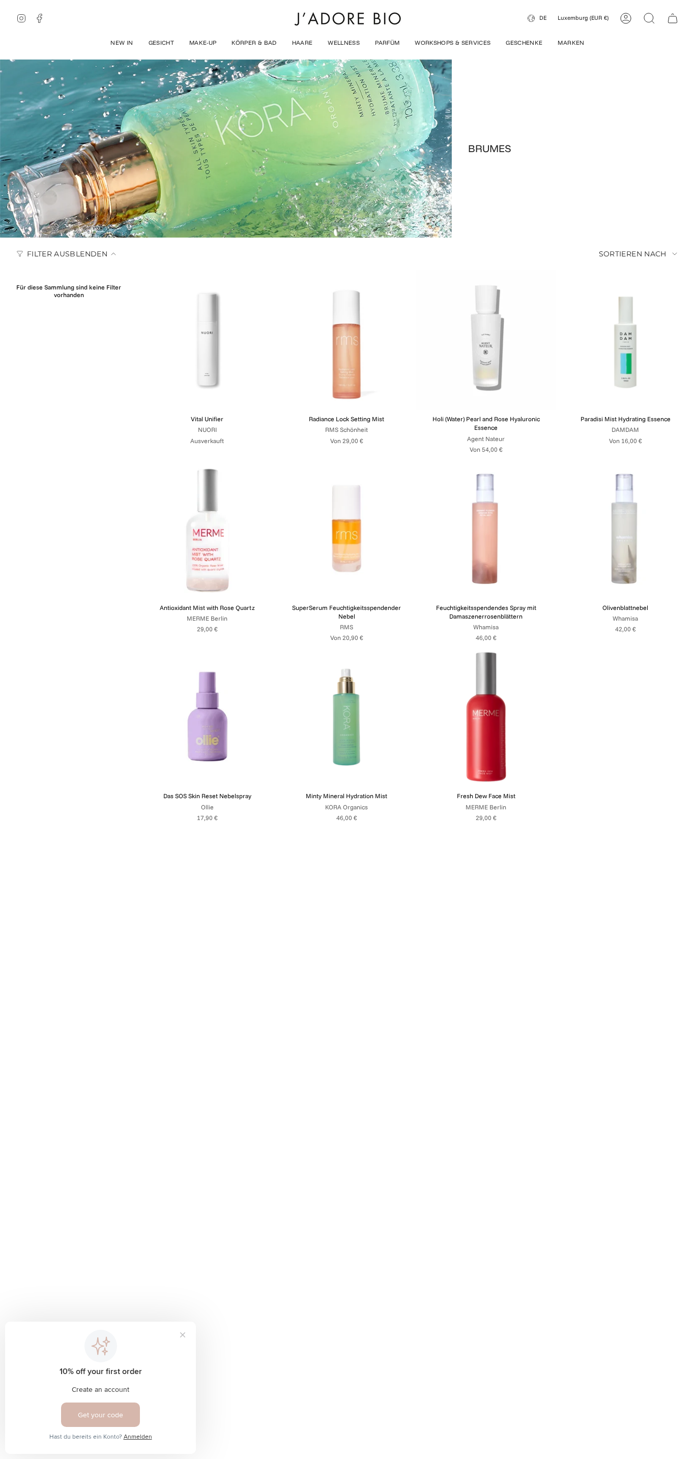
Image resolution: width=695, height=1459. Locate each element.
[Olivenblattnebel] (625, 528)
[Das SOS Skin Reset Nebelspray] (207, 716)
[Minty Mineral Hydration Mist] (346, 716)
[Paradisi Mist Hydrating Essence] (625, 340)
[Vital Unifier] (207, 340)
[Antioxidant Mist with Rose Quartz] (207, 528)
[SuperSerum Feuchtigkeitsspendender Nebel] (346, 528)
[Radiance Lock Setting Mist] (346, 340)
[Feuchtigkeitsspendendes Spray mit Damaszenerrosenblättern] (486, 528)
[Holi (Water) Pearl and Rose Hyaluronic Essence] (486, 340)
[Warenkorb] (672, 18)
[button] (121, 43)
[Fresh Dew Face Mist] (486, 716)
